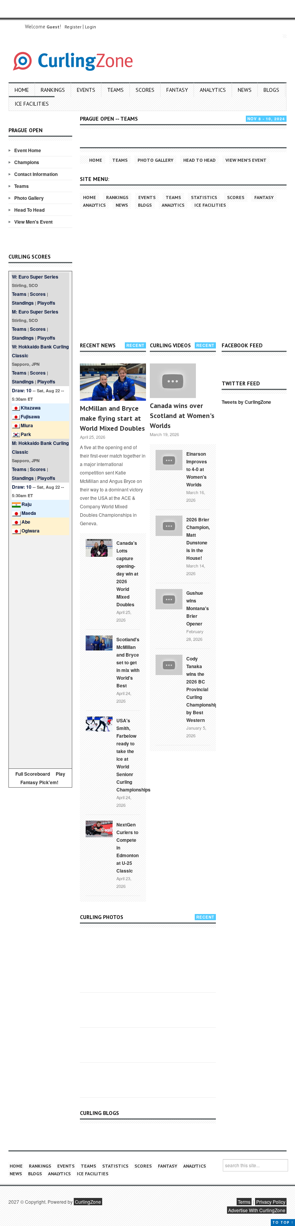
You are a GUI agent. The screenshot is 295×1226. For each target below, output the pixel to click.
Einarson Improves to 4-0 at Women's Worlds (196, 469)
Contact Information (36, 174)
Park (26, 434)
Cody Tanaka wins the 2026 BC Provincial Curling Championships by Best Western (203, 689)
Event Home (27, 150)
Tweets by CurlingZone (246, 401)
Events (86, 89)
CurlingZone (88, 1201)
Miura (27, 425)
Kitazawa (31, 407)
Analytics (213, 89)
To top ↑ (282, 1222)
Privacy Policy (270, 1201)
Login (90, 27)
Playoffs (46, 302)
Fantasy (177, 89)
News (245, 89)
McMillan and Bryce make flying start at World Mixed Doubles (112, 418)
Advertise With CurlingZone (256, 1210)
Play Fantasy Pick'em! (43, 778)
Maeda (29, 512)
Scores (145, 89)
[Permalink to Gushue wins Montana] (169, 598)
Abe (26, 521)
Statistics (204, 197)
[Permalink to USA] (99, 723)
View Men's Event (33, 221)
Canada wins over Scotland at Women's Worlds (182, 415)
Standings (23, 302)
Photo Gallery (29, 197)
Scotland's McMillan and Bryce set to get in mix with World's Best (127, 662)
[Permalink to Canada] (99, 547)
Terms (244, 1201)
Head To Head (29, 209)
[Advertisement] (40, 650)
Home (22, 89)
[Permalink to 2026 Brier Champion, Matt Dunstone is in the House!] (169, 525)
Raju (26, 504)
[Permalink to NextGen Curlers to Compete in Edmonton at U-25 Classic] (99, 828)
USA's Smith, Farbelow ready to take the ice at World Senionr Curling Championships (133, 755)
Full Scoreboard (32, 773)
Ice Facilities (32, 103)
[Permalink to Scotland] (99, 642)
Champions (26, 162)
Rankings (53, 89)
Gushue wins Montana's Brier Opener (197, 608)
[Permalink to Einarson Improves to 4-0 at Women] (169, 459)
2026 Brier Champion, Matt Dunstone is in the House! (198, 538)
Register (73, 27)
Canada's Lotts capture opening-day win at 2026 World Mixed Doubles (127, 573)
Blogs (271, 89)
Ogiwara (31, 530)
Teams (115, 89)
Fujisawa (30, 416)
